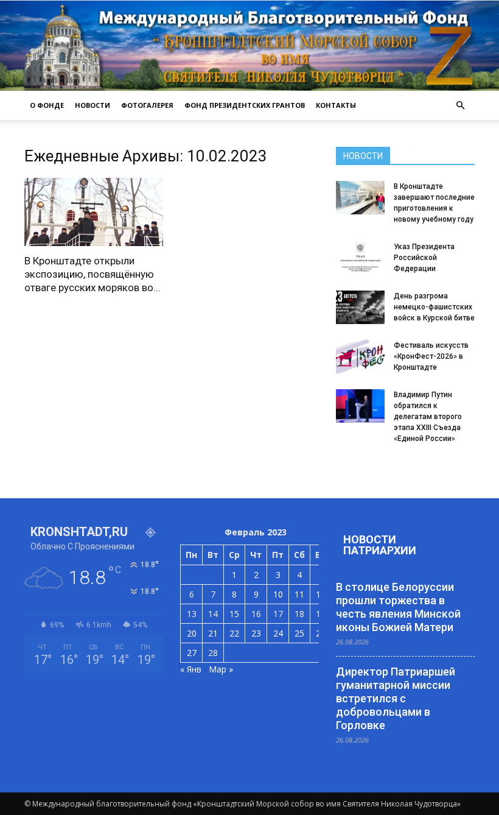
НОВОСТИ (92, 105)
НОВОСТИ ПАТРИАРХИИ (379, 545)
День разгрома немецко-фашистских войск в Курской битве (434, 307)
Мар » (221, 669)
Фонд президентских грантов (244, 105)
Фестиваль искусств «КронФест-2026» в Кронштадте (431, 356)
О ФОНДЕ (47, 105)
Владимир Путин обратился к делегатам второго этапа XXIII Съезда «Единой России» (428, 416)
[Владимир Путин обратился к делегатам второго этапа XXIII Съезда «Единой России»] (360, 406)
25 (299, 633)
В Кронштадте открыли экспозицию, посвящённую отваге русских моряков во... (92, 274)
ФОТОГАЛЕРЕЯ (147, 105)
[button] (460, 105)
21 (213, 633)
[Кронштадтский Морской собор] (249, 46)
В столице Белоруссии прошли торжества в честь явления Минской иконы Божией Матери (398, 606)
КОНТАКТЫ (336, 105)
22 (234, 633)
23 (256, 633)
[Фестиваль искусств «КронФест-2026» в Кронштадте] (360, 356)
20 (192, 633)
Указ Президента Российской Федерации (424, 257)
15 (234, 613)
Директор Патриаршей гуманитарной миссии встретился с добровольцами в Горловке (395, 698)
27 (192, 652)
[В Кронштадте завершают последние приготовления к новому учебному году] (360, 197)
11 (299, 594)
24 (278, 633)
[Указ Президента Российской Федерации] (360, 258)
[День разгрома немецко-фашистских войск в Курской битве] (360, 307)
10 (278, 594)
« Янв (190, 669)
